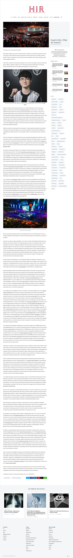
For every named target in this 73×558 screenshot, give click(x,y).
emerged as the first (16, 179)
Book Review (54, 107)
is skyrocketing (15, 142)
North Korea (54, 146)
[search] (61, 17)
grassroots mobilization (32, 301)
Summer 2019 (62, 167)
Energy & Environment (56, 120)
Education (54, 114)
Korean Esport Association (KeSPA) (15, 166)
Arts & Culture (7, 477)
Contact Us (51, 532)
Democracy (54, 112)
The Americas (54, 170)
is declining (43, 141)
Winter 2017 (54, 183)
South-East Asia (55, 159)
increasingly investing (19, 461)
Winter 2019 (54, 186)
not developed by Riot (31, 312)
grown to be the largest (33, 360)
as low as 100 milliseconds (33, 277)
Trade (61, 170)
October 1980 (54, 149)
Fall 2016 (59, 125)
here (6, 474)
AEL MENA (37, 314)
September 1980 (55, 157)
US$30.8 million (34, 194)
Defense (61, 109)
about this (13, 386)
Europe (15, 17)
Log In (51, 17)
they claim (34, 296)
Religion (53, 154)
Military (53, 143)
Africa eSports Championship (35, 303)
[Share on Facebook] (31, 478)
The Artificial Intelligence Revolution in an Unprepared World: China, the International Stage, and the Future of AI (36, 513)
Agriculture (54, 99)
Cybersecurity (54, 109)
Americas (35, 17)
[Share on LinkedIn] (34, 478)
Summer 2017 (54, 167)
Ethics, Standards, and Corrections (55, 541)
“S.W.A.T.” (41, 435)
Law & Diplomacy (55, 138)
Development (61, 112)
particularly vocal (7, 386)
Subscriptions (51, 543)
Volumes (50, 545)
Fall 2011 (53, 122)
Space (62, 159)
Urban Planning (54, 178)
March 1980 (63, 138)
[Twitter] (67, 556)
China (60, 107)
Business (27, 530)
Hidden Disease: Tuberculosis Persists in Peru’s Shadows (11, 511)
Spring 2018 (54, 165)
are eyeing (19, 336)
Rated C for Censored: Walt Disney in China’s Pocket (59, 511)
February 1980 (60, 128)
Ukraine (61, 172)
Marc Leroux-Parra (59, 49)
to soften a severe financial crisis (28, 152)
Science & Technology (16, 477)
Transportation (54, 172)
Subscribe (56, 17)
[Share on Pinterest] (38, 478)
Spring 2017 (61, 162)
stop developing (22, 266)
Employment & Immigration (57, 117)
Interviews (62, 133)
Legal (50, 547)
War (60, 178)
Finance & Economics (56, 130)
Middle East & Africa (26, 17)
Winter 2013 (54, 180)
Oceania (41, 17)
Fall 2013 (59, 122)
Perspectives (62, 149)
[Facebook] (69, 556)
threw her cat (10, 431)
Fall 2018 (53, 128)
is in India (42, 312)
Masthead (50, 530)
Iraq (52, 136)
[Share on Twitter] (27, 478)
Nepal (58, 143)
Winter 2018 (61, 183)
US (11, 17)
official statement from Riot (26, 332)
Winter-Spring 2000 (62, 186)
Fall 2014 (53, 125)
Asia (19, 17)
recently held (11, 329)
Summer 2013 (61, 165)
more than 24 (10, 309)
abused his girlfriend (41, 431)
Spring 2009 (54, 162)
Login (50, 548)
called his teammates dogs (25, 431)
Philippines (54, 151)
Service (62, 157)
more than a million (24, 109)
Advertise (50, 536)
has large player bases (38, 340)
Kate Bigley (35, 516)
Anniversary (61, 99)
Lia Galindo (12, 514)
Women (53, 188)
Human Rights (54, 133)
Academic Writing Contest (54, 539)
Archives (46, 17)
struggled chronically (18, 415)
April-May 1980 (54, 101)
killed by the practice (23, 441)
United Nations (54, 175)
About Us (50, 528)
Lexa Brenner (58, 514)
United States (62, 175)
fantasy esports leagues (11, 463)
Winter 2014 (61, 180)
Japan (57, 136)
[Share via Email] (41, 478)
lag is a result (25, 281)
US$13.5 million (15, 194)
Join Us (50, 534)
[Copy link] (45, 478)
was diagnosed (8, 422)
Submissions (51, 537)
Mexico (53, 141)
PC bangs (8, 155)
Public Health (60, 151)
